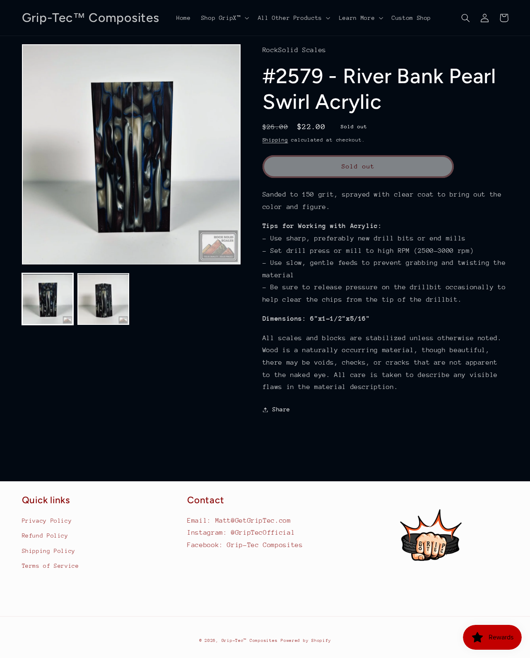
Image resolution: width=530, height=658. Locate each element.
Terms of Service (50, 565)
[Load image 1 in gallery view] (47, 299)
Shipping (275, 140)
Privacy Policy (47, 520)
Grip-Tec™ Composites (250, 640)
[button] (224, 18)
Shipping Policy (48, 551)
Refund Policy (45, 535)
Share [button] (281, 409)
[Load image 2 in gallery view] (103, 299)
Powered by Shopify (306, 640)
